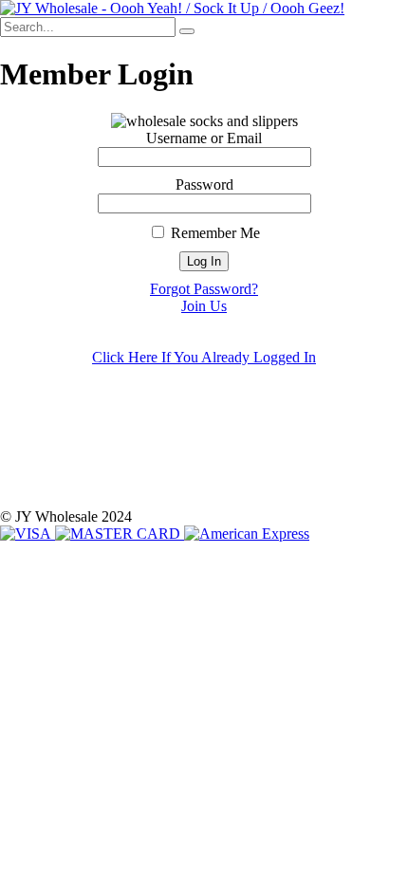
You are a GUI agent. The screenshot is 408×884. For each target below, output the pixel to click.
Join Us (204, 306)
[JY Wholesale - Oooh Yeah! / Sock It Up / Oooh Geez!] (172, 8)
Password (204, 184)
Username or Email (204, 138)
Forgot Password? (204, 289)
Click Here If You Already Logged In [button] (204, 357)
